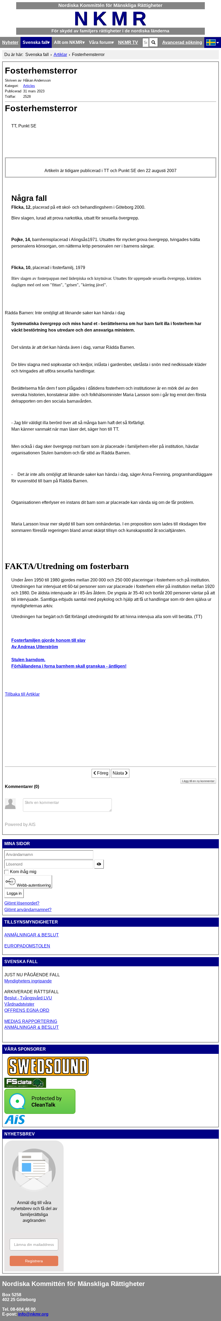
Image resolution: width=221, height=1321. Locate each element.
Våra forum (100, 42)
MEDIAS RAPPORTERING (30, 1021)
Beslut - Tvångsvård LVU (28, 998)
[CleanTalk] (39, 1112)
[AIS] (14, 1122)
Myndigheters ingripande (28, 981)
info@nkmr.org (33, 1314)
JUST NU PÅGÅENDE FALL (32, 975)
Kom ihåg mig (13, 871)
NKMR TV (128, 42)
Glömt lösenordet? (21, 903)
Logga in (14, 893)
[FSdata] (25, 1086)
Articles (29, 86)
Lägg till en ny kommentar (198, 781)
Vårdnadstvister (19, 1004)
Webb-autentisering (33, 885)
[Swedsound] (48, 1075)
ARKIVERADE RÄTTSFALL (31, 991)
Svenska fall (35, 42)
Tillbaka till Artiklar (22, 694)
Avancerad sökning (182, 42)
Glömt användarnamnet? (27, 909)
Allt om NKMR (68, 42)
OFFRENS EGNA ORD (26, 1010)
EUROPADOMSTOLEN (27, 946)
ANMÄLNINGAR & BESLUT (31, 935)
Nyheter (10, 42)
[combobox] (145, 42)
